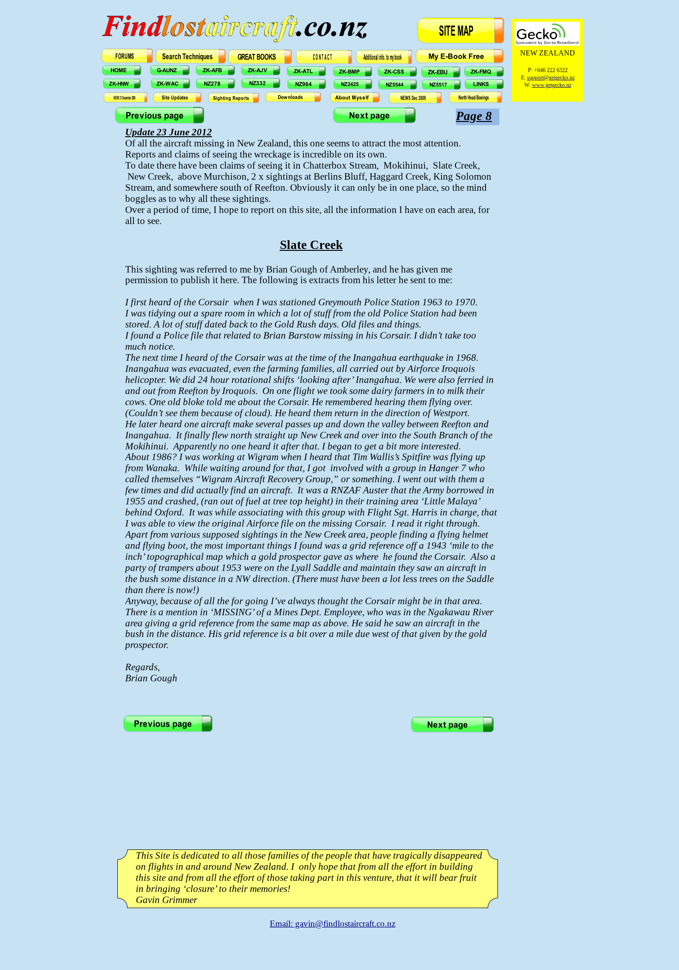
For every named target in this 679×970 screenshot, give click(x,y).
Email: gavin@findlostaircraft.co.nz (332, 923)
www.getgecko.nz (551, 85)
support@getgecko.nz (551, 77)
